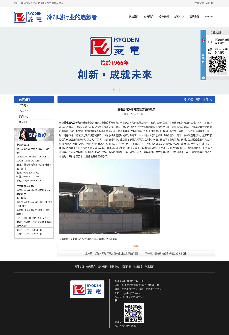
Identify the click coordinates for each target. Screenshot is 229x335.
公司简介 (149, 16)
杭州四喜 (131, 326)
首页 (198, 99)
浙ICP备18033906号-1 (133, 297)
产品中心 (23, 111)
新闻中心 (179, 16)
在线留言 (199, 3)
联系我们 (194, 16)
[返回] (136, 245)
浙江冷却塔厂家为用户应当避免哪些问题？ (117, 253)
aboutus (209, 16)
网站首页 (133, 16)
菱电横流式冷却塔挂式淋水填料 (170, 253)
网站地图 (210, 3)
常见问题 (126, 266)
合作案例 (164, 16)
